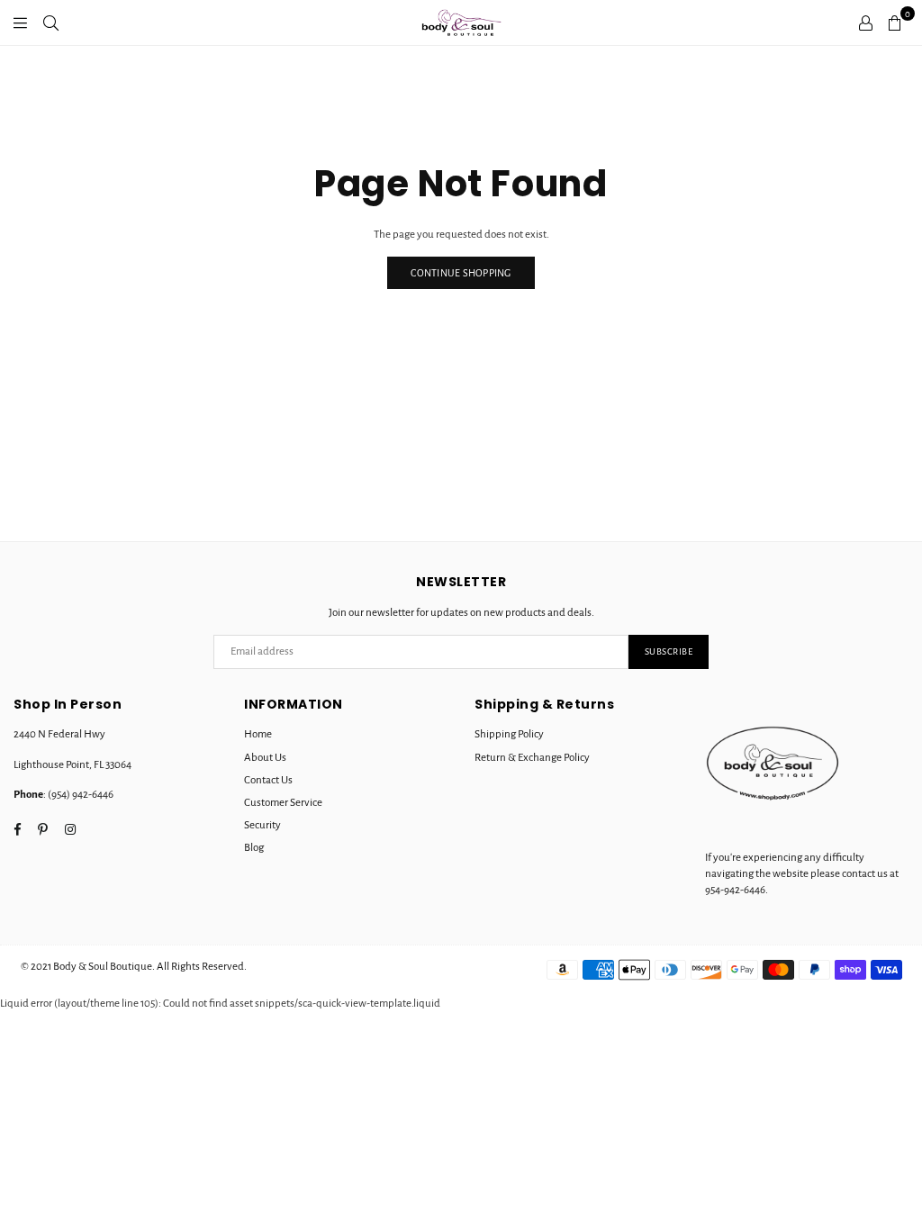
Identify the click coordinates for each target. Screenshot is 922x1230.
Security (262, 825)
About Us (265, 758)
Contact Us (268, 780)
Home (258, 734)
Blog (254, 848)
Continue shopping (461, 272)
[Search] (51, 22)
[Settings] (866, 22)
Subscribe (669, 651)
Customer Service (283, 803)
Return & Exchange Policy (532, 758)
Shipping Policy (509, 734)
